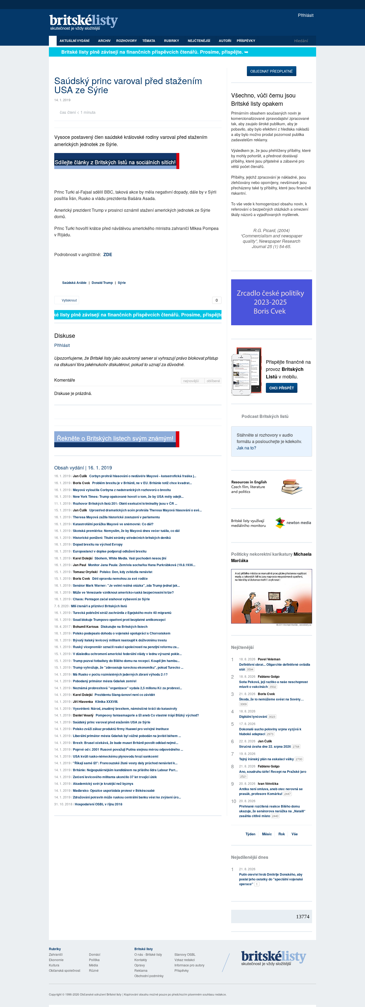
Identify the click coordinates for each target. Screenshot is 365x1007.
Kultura (54, 965)
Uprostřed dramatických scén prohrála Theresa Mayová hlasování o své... (145, 510)
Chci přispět (281, 387)
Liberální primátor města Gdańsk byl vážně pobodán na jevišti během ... (127, 735)
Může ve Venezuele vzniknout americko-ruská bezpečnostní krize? (123, 592)
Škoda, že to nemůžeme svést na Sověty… (271, 701)
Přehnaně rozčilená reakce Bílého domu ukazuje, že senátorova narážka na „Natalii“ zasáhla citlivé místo (272, 811)
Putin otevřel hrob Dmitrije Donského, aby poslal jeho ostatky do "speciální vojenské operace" (271, 879)
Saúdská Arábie (74, 282)
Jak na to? (246, 448)
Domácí (94, 954)
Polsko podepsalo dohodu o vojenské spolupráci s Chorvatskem (121, 633)
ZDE (107, 254)
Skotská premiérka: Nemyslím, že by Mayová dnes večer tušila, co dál (126, 530)
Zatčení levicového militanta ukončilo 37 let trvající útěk (115, 776)
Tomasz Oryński (85, 571)
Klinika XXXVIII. (106, 701)
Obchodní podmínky (149, 975)
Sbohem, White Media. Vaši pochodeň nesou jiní (130, 558)
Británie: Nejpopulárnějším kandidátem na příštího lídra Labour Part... (125, 769)
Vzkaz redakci (184, 959)
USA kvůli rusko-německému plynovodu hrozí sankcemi (115, 756)
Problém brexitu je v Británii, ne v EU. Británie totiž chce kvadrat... (142, 482)
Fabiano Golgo (268, 676)
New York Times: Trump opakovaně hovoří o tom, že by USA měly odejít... (128, 496)
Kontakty (140, 959)
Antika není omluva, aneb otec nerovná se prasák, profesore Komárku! (271, 791)
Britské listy (86, 22)
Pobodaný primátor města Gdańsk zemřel (104, 681)
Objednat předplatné (271, 71)
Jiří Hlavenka (83, 701)
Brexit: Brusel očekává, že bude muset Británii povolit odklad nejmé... (125, 742)
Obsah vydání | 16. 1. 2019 (83, 467)
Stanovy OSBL (185, 954)
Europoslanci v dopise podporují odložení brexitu (109, 551)
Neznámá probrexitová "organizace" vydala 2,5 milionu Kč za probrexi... (127, 687)
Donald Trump (102, 282)
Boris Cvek (81, 482)
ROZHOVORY (126, 40)
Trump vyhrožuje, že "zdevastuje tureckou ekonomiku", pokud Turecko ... (128, 667)
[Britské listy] (116, 162)
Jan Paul (79, 564)
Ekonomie (56, 959)
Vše (295, 833)
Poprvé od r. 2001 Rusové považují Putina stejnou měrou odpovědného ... (128, 749)
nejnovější (191, 380)
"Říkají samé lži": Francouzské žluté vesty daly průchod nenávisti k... (125, 763)
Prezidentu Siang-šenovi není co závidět (125, 694)
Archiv (104, 40)
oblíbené (213, 380)
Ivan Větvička (268, 783)
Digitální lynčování (257, 716)
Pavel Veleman (269, 659)
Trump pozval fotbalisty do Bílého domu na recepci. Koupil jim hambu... (126, 660)
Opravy (139, 965)
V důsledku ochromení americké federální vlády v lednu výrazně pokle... (127, 653)
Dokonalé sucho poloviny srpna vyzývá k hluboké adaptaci (270, 731)
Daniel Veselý (83, 715)
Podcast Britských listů (265, 416)
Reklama (140, 970)
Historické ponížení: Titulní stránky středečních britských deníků (122, 537)
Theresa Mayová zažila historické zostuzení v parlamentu (116, 517)
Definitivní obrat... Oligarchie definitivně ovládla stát (274, 667)
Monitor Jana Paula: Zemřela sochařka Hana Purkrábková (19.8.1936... (141, 564)
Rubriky (172, 40)
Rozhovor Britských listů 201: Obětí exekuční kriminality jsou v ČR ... (125, 503)
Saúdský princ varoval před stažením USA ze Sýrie (111, 722)
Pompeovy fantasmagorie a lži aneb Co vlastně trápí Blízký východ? (147, 715)
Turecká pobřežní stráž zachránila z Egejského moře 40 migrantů (122, 612)
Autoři (225, 40)
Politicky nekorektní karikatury (271, 557)
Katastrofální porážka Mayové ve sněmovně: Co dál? (113, 524)
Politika (94, 959)
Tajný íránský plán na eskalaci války (270, 759)
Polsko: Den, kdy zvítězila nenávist (126, 571)
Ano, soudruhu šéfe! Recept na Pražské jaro (272, 773)
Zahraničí (56, 954)
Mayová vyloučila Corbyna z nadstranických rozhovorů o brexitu (122, 489)
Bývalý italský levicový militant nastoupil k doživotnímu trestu (120, 640)
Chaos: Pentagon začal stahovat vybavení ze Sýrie (111, 599)
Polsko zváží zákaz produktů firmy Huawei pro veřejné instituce (121, 728)
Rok (281, 833)
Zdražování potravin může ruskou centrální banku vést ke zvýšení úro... (127, 797)
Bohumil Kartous (86, 626)
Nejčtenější (242, 647)
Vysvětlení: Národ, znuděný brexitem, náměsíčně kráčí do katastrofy (125, 708)
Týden (250, 833)
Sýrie (122, 282)
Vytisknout (69, 300)
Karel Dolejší (82, 558)
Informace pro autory (189, 965)
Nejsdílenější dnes (249, 857)
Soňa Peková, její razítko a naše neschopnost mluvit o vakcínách (273, 684)
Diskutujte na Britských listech (124, 626)
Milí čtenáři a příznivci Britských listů (99, 606)
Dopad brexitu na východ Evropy (98, 544)
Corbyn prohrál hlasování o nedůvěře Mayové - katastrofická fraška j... (142, 475)
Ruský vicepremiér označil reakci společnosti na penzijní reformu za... (126, 646)
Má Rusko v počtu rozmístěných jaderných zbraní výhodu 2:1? (120, 674)
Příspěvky (246, 40)
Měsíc (267, 833)
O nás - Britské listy (148, 954)
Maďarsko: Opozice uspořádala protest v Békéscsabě (114, 790)
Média (93, 965)
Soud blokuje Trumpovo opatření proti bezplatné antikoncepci (119, 619)
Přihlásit (305, 15)
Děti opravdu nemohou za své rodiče (120, 578)
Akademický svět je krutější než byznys (103, 783)
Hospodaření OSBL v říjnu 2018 (98, 804)
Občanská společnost (64, 970)
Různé (94, 970)
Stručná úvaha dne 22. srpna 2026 (269, 746)
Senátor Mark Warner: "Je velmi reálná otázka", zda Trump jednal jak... (126, 585)
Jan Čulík (80, 475)
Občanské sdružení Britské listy (101, 994)
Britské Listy (273, 959)
